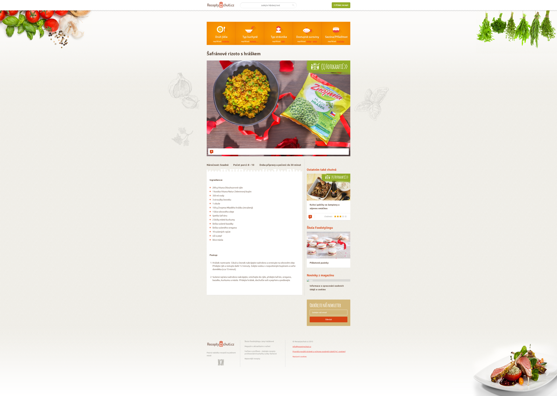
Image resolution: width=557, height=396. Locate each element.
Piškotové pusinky (319, 263)
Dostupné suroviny (307, 37)
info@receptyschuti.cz (302, 346)
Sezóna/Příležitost (336, 37)
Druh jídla (221, 37)
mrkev (309, 41)
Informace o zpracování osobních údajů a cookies (327, 288)
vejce (315, 41)
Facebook (221, 360)
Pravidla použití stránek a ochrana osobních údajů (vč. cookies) (319, 351)
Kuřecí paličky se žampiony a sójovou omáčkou (324, 207)
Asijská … (254, 41)
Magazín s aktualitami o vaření (257, 346)
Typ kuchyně (250, 37)
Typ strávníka (279, 37)
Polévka (225, 41)
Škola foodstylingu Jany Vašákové (259, 341)
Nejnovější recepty (252, 358)
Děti (283, 41)
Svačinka (340, 41)
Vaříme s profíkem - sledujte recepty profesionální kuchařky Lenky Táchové (261, 352)
